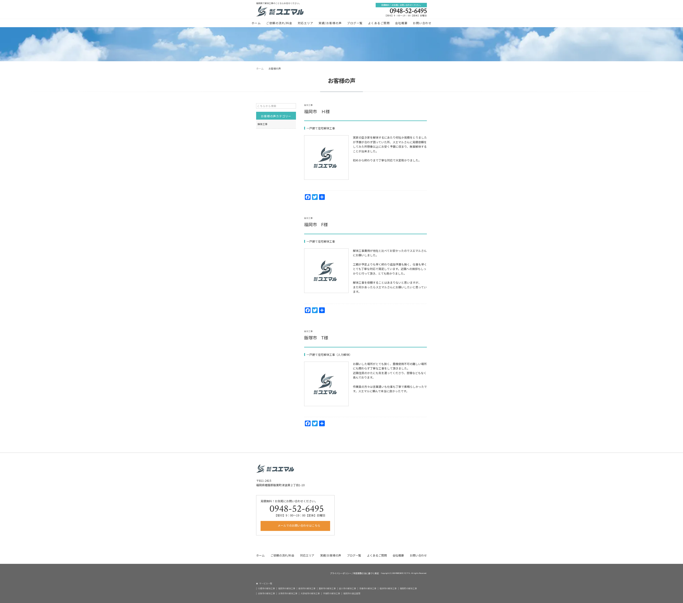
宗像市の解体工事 (367, 588)
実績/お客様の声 (330, 23)
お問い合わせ (422, 23)
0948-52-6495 (408, 10)
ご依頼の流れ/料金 (279, 23)
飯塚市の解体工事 (307, 588)
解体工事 (308, 104)
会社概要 (401, 23)
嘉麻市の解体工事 (327, 588)
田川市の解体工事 (347, 588)
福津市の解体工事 (388, 588)
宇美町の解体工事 (331, 593)
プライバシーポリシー (340, 573)
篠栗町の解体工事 (408, 588)
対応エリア (305, 23)
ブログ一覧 (355, 23)
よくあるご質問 (379, 23)
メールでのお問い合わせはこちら (298, 525)
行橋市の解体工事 (266, 588)
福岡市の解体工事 (286, 588)
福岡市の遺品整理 (351, 593)
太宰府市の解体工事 (287, 593)
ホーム (256, 23)
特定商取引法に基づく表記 (366, 573)
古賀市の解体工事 (266, 593)
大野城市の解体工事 (310, 593)
